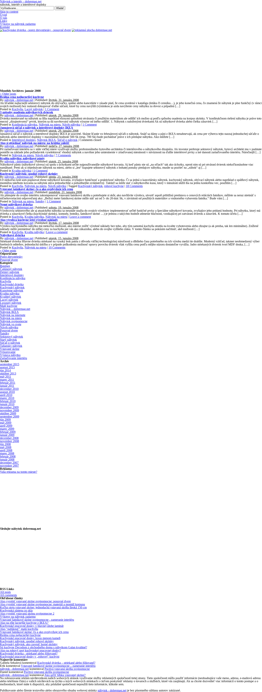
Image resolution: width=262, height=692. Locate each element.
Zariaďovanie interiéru (13, 358)
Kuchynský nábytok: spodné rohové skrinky (29, 173)
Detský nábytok (9, 272)
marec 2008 (7, 453)
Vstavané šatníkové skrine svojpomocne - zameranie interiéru (37, 619)
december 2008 (9, 438)
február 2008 (8, 456)
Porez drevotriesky (11, 256)
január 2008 (7, 459)
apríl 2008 (6, 450)
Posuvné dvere (9, 259)
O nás (3, 17)
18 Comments (134, 186)
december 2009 (9, 407)
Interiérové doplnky (23, 140)
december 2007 (9, 462)
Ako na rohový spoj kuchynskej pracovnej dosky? (30, 650)
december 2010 (9, 388)
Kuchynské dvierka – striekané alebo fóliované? (66, 662)
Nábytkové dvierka (12, 235)
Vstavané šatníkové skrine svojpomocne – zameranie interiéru (58, 665)
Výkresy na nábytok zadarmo (18, 24)
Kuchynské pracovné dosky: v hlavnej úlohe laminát (31, 625)
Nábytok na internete (12, 315)
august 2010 (7, 392)
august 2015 (7, 367)
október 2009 (8, 413)
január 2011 (7, 385)
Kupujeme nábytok (11, 290)
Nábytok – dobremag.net (15, 309)
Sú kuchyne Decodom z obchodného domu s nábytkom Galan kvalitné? (43, 647)
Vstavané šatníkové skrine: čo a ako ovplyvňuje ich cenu (36, 189)
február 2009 (8, 431)
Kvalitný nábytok (10, 296)
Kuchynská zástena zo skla (16, 610)
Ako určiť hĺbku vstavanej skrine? (65, 675)
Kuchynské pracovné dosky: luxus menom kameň (30, 638)
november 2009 (9, 410)
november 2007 (9, 465)
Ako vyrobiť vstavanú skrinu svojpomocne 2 (27, 613)
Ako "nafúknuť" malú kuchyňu (19, 629)
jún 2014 (5, 370)
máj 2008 (5, 447)
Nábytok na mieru (50, 124)
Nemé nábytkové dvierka (16, 204)
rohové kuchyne (114, 186)
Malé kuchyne (8, 305)
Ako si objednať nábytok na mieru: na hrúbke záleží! (34, 143)
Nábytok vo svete (10, 324)
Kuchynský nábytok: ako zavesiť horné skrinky (29, 644)
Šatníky (39, 201)
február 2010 (8, 401)
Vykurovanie (8, 352)
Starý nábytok (8, 339)
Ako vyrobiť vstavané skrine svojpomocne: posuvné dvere (35, 601)
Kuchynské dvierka (12, 284)
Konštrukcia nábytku (24, 124)
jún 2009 (5, 419)
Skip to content (9, 11)
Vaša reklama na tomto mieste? (18, 471)
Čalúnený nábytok (11, 269)
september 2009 (9, 416)
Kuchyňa (17, 109)
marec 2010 (7, 398)
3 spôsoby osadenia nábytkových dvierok (26, 112)
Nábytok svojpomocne (13, 321)
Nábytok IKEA (46, 140)
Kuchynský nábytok (90, 186)
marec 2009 (7, 428)
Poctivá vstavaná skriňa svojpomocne (67, 668)
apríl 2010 (6, 395)
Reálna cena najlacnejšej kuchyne (22, 97)
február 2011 (7, 382)
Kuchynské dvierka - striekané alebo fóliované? (29, 653)
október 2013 (8, 373)
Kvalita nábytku (21, 170)
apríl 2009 (6, 425)
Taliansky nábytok (11, 345)
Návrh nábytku (71, 124)
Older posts (8, 93)
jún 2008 (5, 444)
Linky (3, 20)
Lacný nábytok (34, 109)
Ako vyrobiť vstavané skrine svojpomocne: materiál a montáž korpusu (42, 604)
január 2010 (7, 404)
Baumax (5, 266)
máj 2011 (5, 376)
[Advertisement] (131, 60)
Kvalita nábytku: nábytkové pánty (22, 158)
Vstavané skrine (9, 349)
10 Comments (57, 247)
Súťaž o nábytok (67, 140)
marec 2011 (7, 379)
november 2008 (9, 441)
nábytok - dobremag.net (18, 100)
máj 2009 (5, 422)
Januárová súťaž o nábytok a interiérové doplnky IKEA (36, 127)
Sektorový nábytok (11, 336)
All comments (8, 595)
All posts (5, 592)
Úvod (3, 14)
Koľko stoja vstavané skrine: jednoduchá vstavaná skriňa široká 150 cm (43, 607)
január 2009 (7, 435)
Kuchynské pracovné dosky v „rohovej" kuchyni (29, 656)
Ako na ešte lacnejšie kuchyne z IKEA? (24, 622)
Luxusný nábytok (10, 302)
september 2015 (9, 364)
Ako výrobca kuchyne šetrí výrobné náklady (29, 219)
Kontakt (5, 27)
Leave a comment (80, 216)
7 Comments (63, 155)
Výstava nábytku (10, 355)
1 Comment (52, 109)
